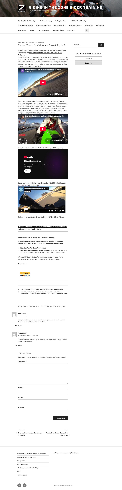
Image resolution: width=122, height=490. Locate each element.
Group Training (21, 461)
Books (32, 30)
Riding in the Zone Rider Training (66, 7)
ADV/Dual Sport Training (78, 21)
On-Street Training (46, 21)
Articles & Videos (74, 25)
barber (23, 292)
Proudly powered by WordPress (63, 485)
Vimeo (61, 217)
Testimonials (100, 25)
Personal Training (22, 464)
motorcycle (41, 292)
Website (21, 407)
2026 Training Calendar (25, 25)
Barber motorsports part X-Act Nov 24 (31, 217)
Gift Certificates (44, 30)
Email (20, 397)
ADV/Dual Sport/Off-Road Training (27, 468)
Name (20, 388)
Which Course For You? (43, 25)
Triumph (60, 293)
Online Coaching (22, 475)
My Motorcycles (46, 289)
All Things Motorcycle (30, 289)
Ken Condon (39, 42)
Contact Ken (22, 30)
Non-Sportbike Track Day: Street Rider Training (31, 453)
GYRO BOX (53, 217)
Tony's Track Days (39, 293)
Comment (22, 362)
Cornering (31, 292)
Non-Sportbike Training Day (26, 21)
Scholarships (89, 25)
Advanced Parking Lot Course (26, 457)
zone (66, 293)
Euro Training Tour (59, 25)
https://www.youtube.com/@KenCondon (66, 453)
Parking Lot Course (61, 21)
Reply (20, 326)
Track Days (58, 289)
